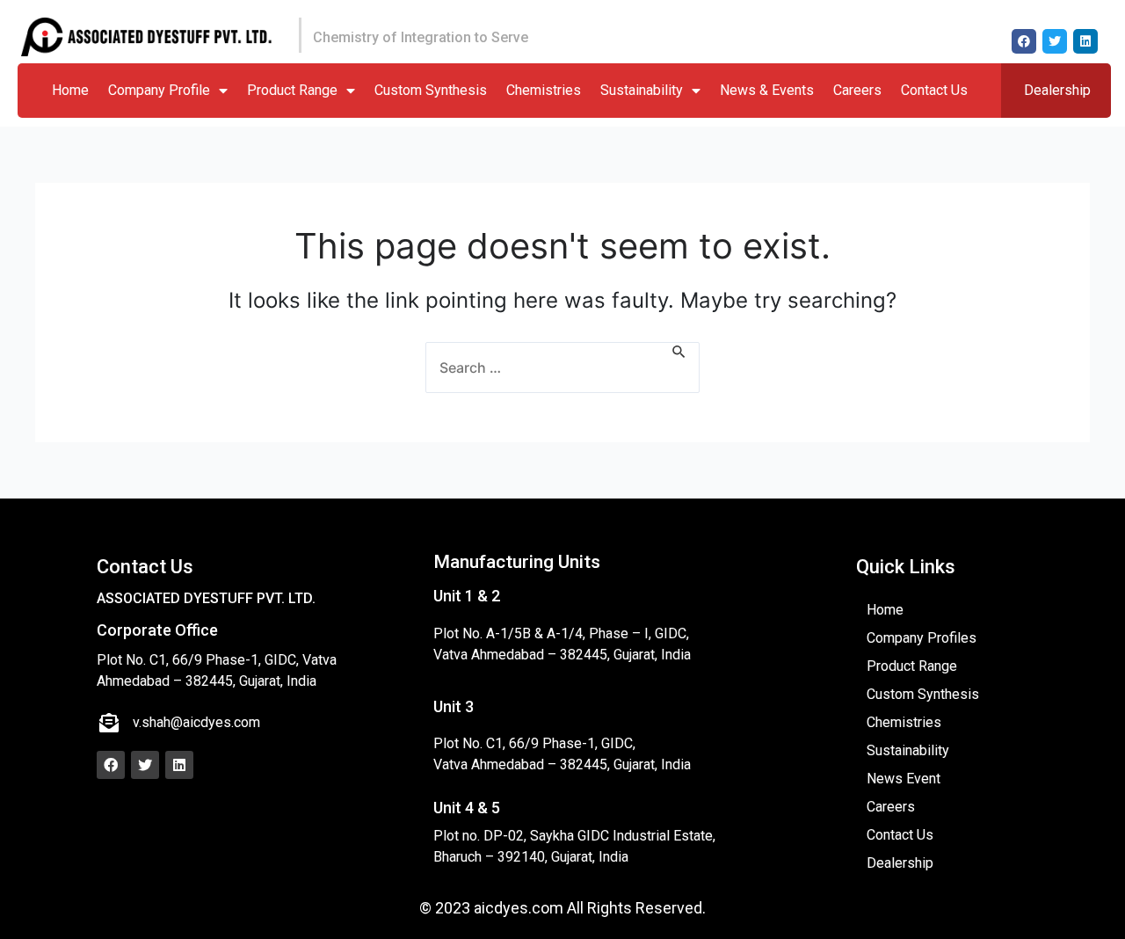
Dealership (1057, 90)
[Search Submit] (679, 353)
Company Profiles (921, 638)
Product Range (292, 90)
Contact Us (934, 90)
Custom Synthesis (430, 90)
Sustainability (641, 90)
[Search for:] (562, 367)
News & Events (767, 90)
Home (70, 90)
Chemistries (543, 90)
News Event (903, 778)
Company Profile (159, 90)
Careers (857, 90)
